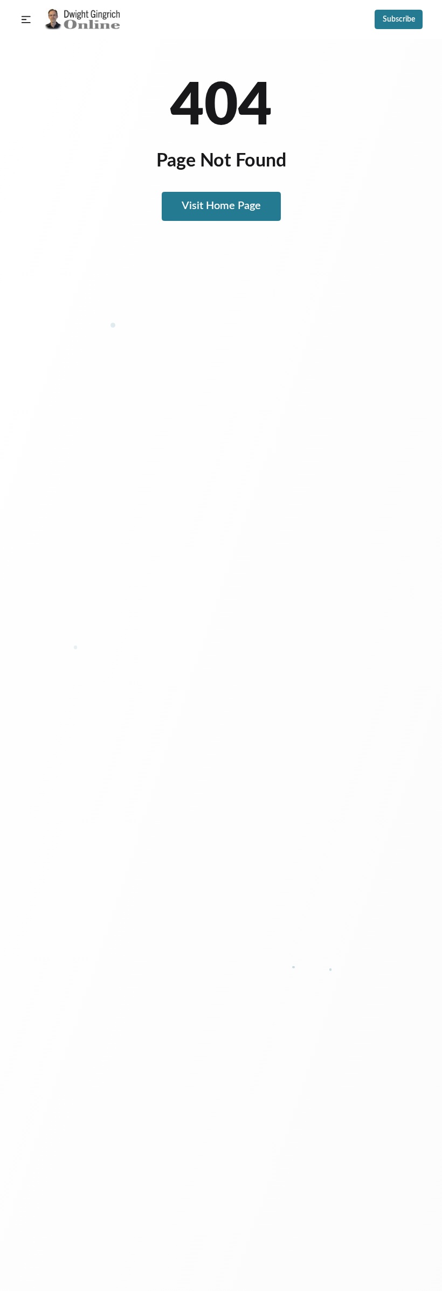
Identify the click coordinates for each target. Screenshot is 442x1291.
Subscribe (399, 19)
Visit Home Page (221, 205)
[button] (26, 20)
